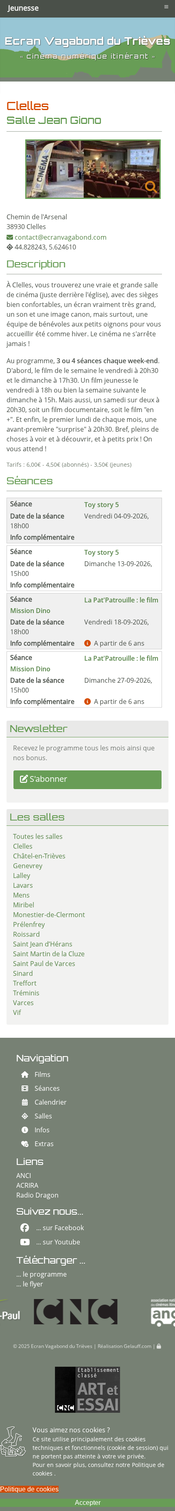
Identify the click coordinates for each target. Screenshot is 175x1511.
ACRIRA (27, 1186)
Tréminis (26, 993)
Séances (47, 1089)
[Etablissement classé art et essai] (87, 1389)
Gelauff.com (137, 1346)
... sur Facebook (60, 1228)
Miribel (23, 905)
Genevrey (27, 866)
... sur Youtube (58, 1243)
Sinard (23, 974)
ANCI (23, 1176)
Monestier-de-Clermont (49, 915)
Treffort (25, 984)
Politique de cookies (29, 1489)
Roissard (26, 935)
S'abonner (48, 780)
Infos (42, 1130)
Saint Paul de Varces (44, 964)
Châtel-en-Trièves (39, 857)
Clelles (23, 847)
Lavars (23, 886)
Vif (17, 1013)
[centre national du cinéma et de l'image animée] (48, 1311)
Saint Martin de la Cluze (49, 954)
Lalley (21, 876)
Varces (23, 1003)
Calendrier (51, 1103)
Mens (21, 896)
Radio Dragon (37, 1196)
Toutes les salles (38, 837)
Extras (44, 1144)
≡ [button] (166, 6)
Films (42, 1075)
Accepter (88, 1502)
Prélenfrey (29, 925)
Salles (43, 1117)
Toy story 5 (101, 504)
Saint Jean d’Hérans (42, 945)
